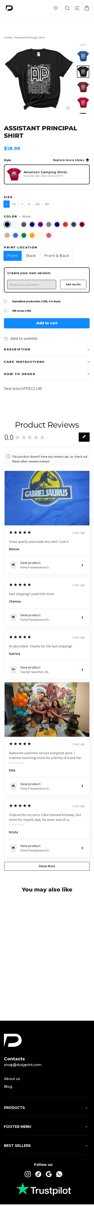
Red (65, 224)
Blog (8, 1087)
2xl (38, 204)
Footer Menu (17, 1127)
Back (31, 255)
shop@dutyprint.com (23, 1065)
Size (8, 197)
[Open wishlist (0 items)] (56, 8)
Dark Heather (24, 224)
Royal (15, 235)
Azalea (48, 235)
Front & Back (56, 255)
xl (29, 204)
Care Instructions (24, 361)
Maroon (82, 224)
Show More (16, 763)
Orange (32, 235)
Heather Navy (32, 224)
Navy (57, 224)
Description (17, 349)
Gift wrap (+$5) (21, 310)
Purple (40, 224)
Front (12, 255)
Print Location (20, 247)
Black (7, 224)
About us (12, 1079)
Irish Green (24, 235)
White (15, 224)
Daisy (40, 235)
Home (8, 37)
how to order (20, 374)
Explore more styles (68, 160)
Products (14, 1108)
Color (17, 216)
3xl (47, 204)
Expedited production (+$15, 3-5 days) (36, 301)
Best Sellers (17, 1146)
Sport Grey (48, 224)
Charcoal (73, 224)
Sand (7, 235)
